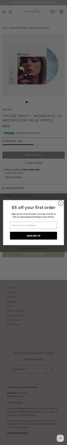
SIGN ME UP (34, 235)
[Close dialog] (60, 203)
